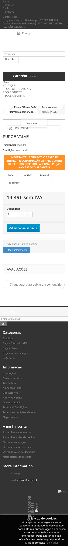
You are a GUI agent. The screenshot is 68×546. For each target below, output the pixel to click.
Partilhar (27, 175)
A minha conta (15, 426)
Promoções (9, 373)
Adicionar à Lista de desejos (22, 244)
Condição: (9, 150)
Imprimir (13, 182)
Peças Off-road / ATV (15, 343)
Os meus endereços (14, 442)
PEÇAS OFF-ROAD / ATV (17, 89)
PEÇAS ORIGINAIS (14, 95)
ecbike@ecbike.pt (27, 480)
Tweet (10, 175)
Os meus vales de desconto (19, 452)
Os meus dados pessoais (17, 447)
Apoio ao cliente (12, 397)
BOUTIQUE (9, 85)
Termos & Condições (15, 407)
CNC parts (9, 358)
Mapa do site (10, 417)
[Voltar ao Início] (6, 107)
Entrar (6, 1)
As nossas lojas (12, 387)
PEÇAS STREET (12, 92)
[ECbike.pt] (34, 41)
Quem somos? (11, 402)
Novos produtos (12, 378)
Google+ (44, 175)
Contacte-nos (10, 16)
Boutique (8, 338)
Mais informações (17, 250)
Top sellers (9, 383)
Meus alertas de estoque (17, 456)
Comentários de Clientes (31, 510)
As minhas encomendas (17, 432)
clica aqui (52, 542)
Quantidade (13, 208)
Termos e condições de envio (20, 412)
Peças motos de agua (15, 353)
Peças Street (10, 348)
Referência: (9, 145)
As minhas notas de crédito (19, 437)
